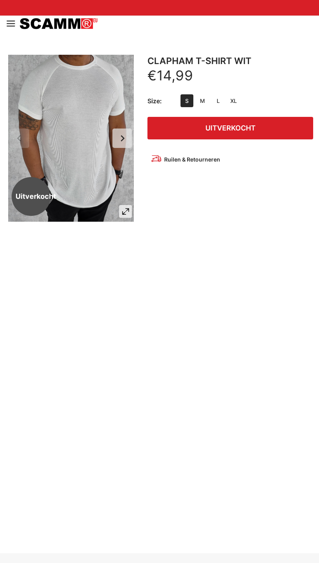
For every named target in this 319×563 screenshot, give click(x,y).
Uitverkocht (230, 128)
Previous (19, 138)
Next (122, 138)
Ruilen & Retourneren (192, 159)
